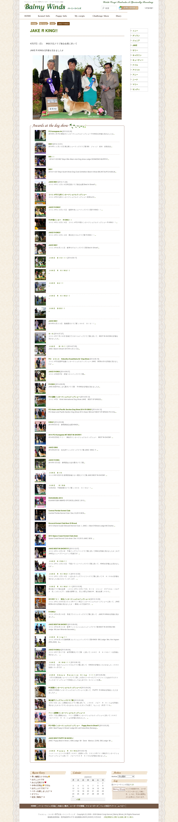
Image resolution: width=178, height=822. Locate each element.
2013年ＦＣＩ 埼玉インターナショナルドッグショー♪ (69, 599)
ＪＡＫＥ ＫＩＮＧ (57, 485)
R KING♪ (52, 611)
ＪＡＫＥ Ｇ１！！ (56, 283)
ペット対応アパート (108, 805)
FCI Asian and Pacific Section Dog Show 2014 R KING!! (70, 409)
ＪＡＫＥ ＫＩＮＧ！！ (58, 561)
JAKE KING (53, 447)
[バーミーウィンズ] (53, 10)
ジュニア (136, 40)
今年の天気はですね (41, 785)
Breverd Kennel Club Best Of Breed (63, 523)
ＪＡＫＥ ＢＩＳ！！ (58, 346)
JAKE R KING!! (44, 30)
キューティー (138, 60)
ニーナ (135, 79)
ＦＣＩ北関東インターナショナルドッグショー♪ (67, 713)
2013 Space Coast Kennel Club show (63, 536)
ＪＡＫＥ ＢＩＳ (55, 472)
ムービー (121, 805)
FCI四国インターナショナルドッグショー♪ (65, 687)
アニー (135, 74)
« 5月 (78, 799)
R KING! (52, 384)
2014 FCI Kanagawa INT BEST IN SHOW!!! (65, 434)
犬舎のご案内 (43, 15)
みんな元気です (38, 782)
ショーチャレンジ (100, 15)
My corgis (79, 15)
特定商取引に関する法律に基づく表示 (118, 817)
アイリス (136, 69)
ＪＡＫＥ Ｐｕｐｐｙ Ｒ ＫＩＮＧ (63, 750)
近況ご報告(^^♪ (38, 797)
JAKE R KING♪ (54, 649)
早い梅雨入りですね (40, 776)
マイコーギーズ (92, 805)
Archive (114, 776)
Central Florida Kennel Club (59, 510)
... (113, 134)
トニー (135, 30)
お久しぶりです (38, 779)
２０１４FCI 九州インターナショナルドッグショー (68, 194)
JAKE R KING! (54, 371)
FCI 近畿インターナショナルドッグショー (64, 397)
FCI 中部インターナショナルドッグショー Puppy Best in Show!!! (74, 725)
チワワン (35, 794)
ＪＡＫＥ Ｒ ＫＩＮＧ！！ (59, 270)
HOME (26, 15)
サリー (135, 50)
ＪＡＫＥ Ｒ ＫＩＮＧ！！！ (60, 586)
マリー (135, 84)
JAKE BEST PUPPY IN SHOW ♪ (61, 738)
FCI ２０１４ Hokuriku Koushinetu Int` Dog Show (69, 359)
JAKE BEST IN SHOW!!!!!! (59, 548)
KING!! (51, 422)
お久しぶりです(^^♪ (40, 788)
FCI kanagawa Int (55, 131)
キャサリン (137, 55)
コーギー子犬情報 (61, 15)
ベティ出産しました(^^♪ (42, 791)
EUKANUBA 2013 (56, 498)
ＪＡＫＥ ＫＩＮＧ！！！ (59, 662)
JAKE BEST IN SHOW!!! (58, 624)
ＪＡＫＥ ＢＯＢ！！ (57, 308)
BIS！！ (52, 156)
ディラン (136, 35)
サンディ (136, 89)
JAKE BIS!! (53, 182)
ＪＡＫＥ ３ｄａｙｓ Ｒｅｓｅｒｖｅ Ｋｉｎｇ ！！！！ (72, 675)
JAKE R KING (54, 460)
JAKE (52, 24)
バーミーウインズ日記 (119, 15)
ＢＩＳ (51, 333)
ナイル (135, 64)
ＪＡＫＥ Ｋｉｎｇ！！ (58, 637)
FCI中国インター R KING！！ (60, 220)
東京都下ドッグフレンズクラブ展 (61, 700)
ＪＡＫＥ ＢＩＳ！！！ (58, 257)
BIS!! (50, 144)
